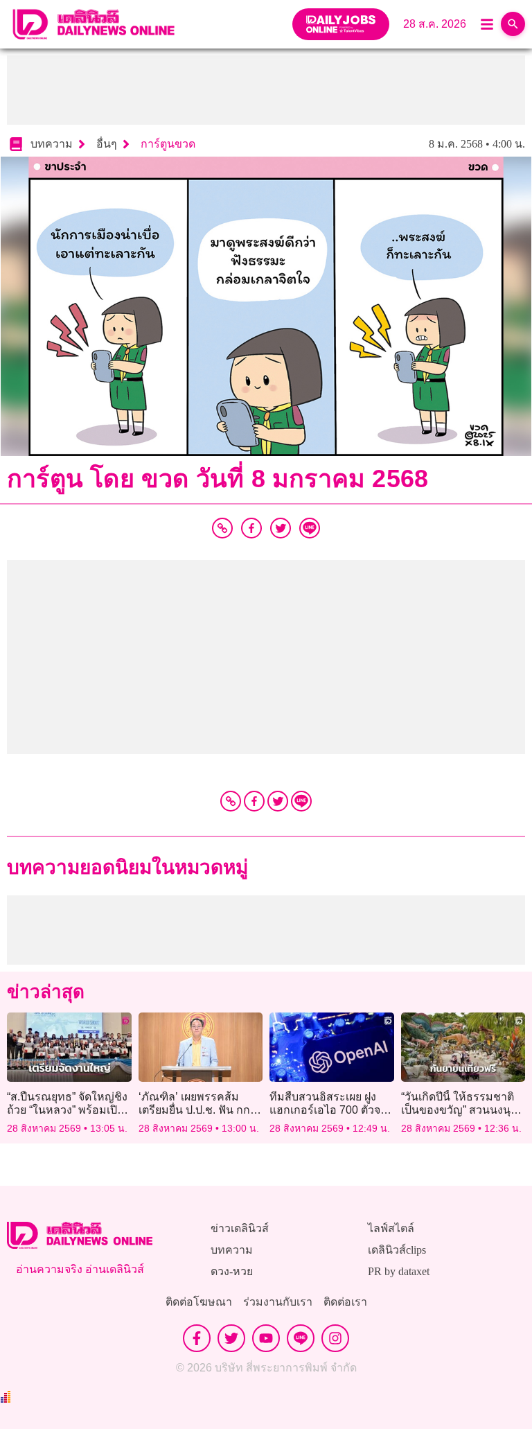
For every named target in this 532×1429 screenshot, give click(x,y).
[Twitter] (277, 801)
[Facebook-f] (197, 1338)
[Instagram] (335, 1338)
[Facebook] (254, 801)
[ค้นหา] (513, 24)
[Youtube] (266, 1338)
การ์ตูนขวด (168, 144)
